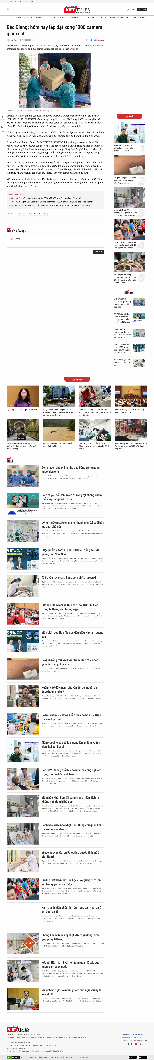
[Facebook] (86, 40)
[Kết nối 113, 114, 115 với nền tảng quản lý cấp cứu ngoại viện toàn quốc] (23, 971)
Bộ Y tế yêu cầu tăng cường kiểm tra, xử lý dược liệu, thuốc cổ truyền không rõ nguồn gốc (125, 279)
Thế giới (103, 18)
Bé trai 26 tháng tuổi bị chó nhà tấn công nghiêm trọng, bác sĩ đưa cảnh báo (71, 772)
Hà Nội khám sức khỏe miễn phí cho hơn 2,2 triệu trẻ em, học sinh (71, 717)
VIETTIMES (77, 9)
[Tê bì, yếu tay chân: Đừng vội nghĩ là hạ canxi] (139, 363)
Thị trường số (76, 18)
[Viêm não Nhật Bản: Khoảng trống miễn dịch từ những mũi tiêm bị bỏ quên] (129, 197)
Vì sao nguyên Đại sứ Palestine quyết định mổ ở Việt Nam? (70, 854)
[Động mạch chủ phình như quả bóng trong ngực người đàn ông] (139, 302)
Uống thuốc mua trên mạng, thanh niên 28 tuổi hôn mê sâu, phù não (122, 333)
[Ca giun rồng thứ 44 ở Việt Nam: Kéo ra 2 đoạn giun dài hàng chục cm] (129, 165)
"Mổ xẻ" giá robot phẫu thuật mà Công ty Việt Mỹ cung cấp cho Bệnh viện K (94, 446)
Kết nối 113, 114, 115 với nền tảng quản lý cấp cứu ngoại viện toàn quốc (70, 964)
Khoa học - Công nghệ (57, 18)
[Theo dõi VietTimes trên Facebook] (128, 1044)
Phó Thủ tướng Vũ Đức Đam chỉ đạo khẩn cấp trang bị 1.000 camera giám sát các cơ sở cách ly (52, 202)
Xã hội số (16, 18)
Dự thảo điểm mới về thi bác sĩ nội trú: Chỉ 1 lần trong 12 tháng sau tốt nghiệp (70, 607)
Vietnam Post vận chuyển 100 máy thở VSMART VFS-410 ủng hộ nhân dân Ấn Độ (46, 198)
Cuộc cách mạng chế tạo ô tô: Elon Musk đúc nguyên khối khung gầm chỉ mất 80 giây (95, 412)
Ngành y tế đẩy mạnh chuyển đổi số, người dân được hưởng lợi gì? (70, 689)
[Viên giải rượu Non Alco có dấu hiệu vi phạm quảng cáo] (23, 641)
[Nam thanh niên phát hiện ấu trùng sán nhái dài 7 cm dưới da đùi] (23, 916)
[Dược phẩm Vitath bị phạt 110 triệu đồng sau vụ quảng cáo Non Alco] (139, 348)
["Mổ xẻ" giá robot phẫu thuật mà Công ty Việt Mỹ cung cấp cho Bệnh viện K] (95, 430)
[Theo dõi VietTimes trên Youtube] (136, 1044)
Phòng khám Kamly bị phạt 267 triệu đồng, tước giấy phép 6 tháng (70, 937)
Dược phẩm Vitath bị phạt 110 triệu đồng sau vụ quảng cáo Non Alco (122, 348)
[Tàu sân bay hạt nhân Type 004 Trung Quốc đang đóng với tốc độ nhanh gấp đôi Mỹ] (131, 430)
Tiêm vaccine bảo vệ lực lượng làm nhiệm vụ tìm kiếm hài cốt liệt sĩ (124, 148)
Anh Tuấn (14, 40)
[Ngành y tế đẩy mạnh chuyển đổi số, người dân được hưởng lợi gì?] (23, 696)
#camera (22, 214)
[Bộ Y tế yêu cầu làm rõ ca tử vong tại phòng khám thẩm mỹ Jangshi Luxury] (139, 317)
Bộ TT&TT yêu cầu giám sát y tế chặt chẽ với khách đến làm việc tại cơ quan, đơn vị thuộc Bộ (51, 205)
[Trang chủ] (8, 17)
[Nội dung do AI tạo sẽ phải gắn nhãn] (23, 396)
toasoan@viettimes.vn (134, 1035)
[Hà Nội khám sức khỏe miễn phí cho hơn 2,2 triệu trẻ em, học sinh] (23, 724)
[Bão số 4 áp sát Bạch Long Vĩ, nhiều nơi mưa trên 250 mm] (59, 430)
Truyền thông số (139, 18)
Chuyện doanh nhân (119, 18)
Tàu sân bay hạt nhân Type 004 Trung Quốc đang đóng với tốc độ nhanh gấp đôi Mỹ (131, 446)
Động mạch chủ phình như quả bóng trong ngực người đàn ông (122, 303)
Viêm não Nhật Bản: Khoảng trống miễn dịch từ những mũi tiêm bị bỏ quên (125, 213)
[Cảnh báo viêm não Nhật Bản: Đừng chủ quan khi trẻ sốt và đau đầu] (23, 834)
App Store (133, 1057)
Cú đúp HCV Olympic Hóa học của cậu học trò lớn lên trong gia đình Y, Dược (125, 245)
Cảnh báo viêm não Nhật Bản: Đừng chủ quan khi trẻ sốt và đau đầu (71, 827)
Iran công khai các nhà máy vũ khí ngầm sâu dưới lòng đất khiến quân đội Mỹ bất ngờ (22, 446)
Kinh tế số (39, 18)
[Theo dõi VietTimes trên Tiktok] (140, 1044)
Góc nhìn (27, 18)
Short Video (91, 18)
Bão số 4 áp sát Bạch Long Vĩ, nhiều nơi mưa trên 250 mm (58, 444)
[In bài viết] (90, 40)
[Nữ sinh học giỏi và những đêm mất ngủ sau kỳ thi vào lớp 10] (23, 999)
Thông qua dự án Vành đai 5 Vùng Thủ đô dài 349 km (129, 410)
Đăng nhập (142, 9)
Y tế (10, 460)
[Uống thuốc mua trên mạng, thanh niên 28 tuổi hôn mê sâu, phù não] (139, 333)
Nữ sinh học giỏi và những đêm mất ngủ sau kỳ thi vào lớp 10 (72, 992)
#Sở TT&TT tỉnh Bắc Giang (38, 214)
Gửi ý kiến (98, 252)
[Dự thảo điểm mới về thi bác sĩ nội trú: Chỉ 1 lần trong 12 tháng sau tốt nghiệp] (23, 614)
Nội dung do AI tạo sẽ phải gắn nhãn (22, 409)
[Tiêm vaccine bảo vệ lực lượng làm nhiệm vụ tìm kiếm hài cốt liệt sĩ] (129, 132)
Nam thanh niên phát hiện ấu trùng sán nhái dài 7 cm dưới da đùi (71, 909)
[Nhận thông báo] (127, 9)
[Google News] (99, 40)
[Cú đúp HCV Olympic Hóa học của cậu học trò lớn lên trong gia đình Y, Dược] (129, 229)
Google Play (143, 1057)
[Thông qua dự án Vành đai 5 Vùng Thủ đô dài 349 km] (131, 396)
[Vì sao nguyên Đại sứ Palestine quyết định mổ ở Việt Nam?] (23, 861)
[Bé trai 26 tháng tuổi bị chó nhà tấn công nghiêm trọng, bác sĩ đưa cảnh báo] (23, 779)
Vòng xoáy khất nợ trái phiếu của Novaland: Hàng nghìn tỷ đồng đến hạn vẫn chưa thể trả (58, 412)
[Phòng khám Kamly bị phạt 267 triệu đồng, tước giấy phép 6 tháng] (23, 944)
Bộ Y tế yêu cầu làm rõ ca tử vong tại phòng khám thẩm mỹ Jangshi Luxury (122, 318)
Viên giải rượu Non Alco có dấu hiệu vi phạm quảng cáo (72, 634)
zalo (132, 1044)
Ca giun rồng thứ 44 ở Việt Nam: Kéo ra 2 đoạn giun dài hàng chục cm (125, 180)
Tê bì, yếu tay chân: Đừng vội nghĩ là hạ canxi (122, 362)
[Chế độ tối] (133, 9)
